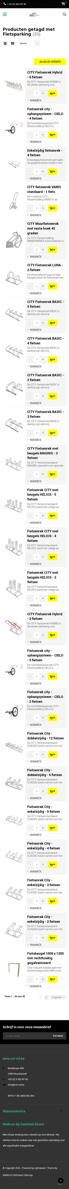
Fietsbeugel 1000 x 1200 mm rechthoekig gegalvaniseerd (45, 958)
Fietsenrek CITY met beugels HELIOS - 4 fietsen (42, 535)
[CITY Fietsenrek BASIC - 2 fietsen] (14, 388)
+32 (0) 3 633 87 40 (18, 1079)
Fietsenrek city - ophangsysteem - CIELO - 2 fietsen (45, 696)
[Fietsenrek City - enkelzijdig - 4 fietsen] (14, 856)
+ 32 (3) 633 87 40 (16, 4)
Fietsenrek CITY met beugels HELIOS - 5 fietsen (42, 494)
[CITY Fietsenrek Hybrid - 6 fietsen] (14, 85)
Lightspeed (39, 1168)
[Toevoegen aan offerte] (52, 93)
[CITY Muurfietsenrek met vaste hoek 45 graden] (14, 239)
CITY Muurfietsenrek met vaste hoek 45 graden (43, 228)
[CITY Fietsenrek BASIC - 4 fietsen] (14, 351)
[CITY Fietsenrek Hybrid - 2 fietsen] (14, 627)
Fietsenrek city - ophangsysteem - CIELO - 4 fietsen (45, 113)
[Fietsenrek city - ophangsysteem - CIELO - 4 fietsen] (14, 124)
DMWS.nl (7, 1175)
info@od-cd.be (16, 1084)
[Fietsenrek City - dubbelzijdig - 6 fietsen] (14, 783)
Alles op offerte (50, 61)
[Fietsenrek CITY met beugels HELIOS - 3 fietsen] (14, 588)
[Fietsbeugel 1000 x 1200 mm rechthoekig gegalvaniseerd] (14, 969)
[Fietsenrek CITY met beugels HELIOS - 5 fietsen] (14, 505)
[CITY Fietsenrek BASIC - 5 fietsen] (14, 315)
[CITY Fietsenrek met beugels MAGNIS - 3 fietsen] (14, 464)
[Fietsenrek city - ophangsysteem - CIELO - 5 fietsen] (14, 666)
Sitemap (28, 1175)
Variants (35, 100)
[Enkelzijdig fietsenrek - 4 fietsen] (14, 163)
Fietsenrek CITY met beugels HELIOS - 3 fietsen (42, 577)
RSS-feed (18, 1175)
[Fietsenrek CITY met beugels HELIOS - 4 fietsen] (14, 547)
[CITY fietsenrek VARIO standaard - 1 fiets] (14, 200)
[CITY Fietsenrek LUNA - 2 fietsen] (14, 278)
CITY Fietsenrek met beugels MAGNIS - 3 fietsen (42, 453)
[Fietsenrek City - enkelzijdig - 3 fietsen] (14, 893)
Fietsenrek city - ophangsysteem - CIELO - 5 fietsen (45, 655)
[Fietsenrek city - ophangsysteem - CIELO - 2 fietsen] (14, 708)
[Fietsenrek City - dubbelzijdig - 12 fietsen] (14, 746)
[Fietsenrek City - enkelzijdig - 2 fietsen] (14, 930)
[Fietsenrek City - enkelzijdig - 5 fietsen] (14, 820)
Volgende (57, 997)
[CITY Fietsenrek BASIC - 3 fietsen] (14, 425)
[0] (63, 3)
